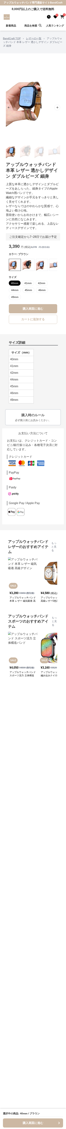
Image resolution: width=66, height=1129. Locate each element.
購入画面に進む (33, 308)
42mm (41, 283)
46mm (42, 290)
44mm (15, 290)
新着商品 (11, 25)
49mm (15, 297)
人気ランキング (55, 25)
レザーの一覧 (33, 38)
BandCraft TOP (12, 38)
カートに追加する (33, 319)
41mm (28, 283)
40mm (14, 283)
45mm (28, 290)
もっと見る (53, 547)
